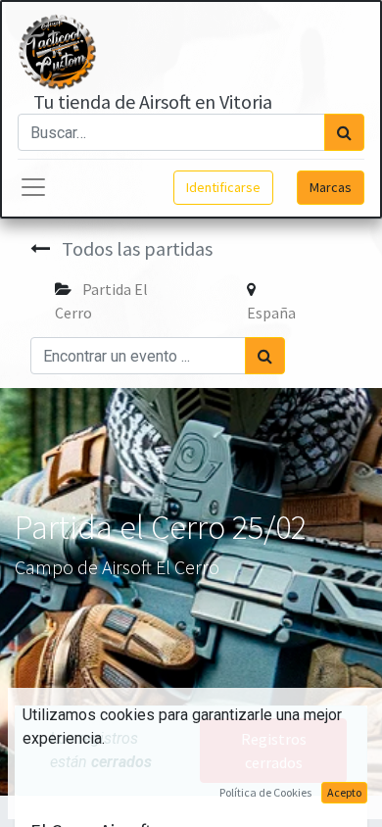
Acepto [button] (344, 792)
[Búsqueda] (344, 132)
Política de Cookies (265, 792)
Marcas (331, 187)
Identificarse (223, 187)
